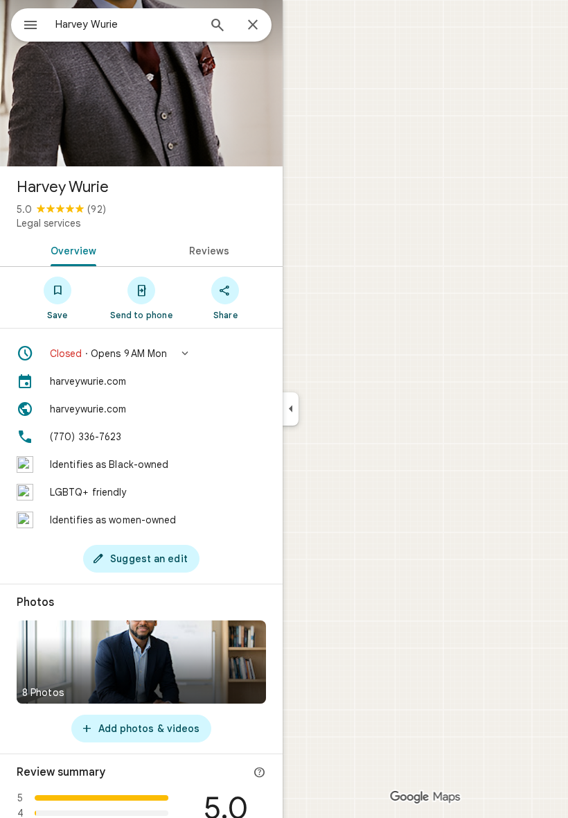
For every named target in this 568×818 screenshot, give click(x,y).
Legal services (48, 223)
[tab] (71, 249)
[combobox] (126, 24)
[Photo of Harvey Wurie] (141, 83)
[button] (141, 353)
